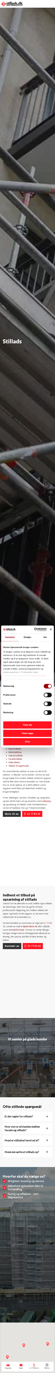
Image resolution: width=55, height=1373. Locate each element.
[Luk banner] (51, 629)
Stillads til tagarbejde (18, 765)
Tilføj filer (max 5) (27, 1300)
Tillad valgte (27, 733)
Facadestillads (15, 758)
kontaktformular (16, 929)
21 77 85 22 (33, 813)
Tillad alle (27, 725)
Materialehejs (15, 752)
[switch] (48, 695)
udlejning (46, 801)
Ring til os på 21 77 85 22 (22, 348)
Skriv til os (12, 813)
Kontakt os (12, 946)
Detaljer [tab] (27, 637)
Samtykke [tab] (10, 637)
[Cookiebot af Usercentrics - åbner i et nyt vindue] (35, 629)
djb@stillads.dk (30, 926)
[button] (27, 1116)
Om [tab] (45, 637)
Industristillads (15, 755)
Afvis (27, 741)
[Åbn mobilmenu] (47, 1365)
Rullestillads (14, 762)
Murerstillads (14, 748)
